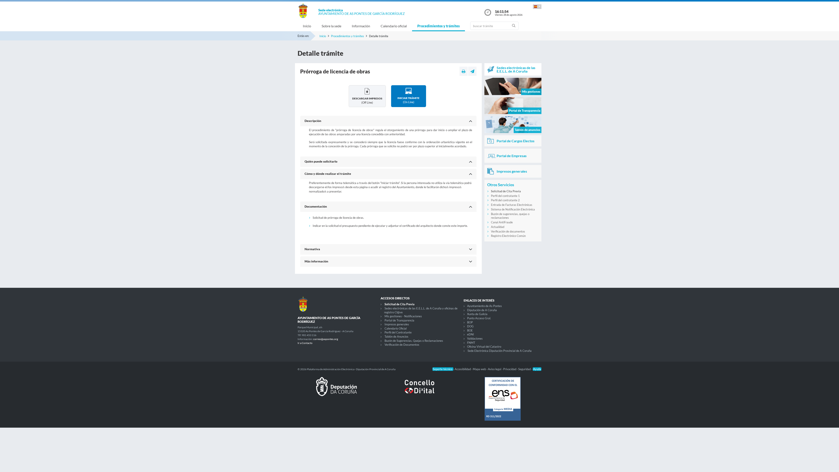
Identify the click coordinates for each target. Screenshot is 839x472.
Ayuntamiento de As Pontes (484, 306)
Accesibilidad (463, 369)
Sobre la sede (331, 26)
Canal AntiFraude (502, 222)
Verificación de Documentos (402, 344)
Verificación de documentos (508, 231)
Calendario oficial (394, 26)
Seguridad (524, 369)
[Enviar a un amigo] (472, 71)
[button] (537, 6)
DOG (470, 326)
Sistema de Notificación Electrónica (513, 209)
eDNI (470, 334)
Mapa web (480, 369)
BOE (470, 330)
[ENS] (502, 402)
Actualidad (497, 227)
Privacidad (510, 369)
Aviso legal (495, 369)
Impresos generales (397, 324)
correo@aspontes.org (325, 339)
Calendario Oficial (396, 328)
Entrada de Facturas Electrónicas (511, 204)
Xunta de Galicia (477, 314)
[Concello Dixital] (419, 390)
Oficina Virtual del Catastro (484, 346)
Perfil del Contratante (398, 332)
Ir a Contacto (305, 343)
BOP (470, 322)
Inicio (307, 26)
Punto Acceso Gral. (479, 318)
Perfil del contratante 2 (505, 200)
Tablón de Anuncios (396, 336)
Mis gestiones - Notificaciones (403, 316)
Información (361, 26)
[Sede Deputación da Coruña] (336, 390)
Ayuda (537, 369)
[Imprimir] (463, 71)
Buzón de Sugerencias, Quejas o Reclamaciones (414, 340)
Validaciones (475, 338)
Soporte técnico (443, 369)
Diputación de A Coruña (482, 310)
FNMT (471, 342)
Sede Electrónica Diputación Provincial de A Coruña (500, 350)
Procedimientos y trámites (438, 26)
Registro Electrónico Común (508, 236)
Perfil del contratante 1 (505, 196)
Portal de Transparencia (399, 320)
